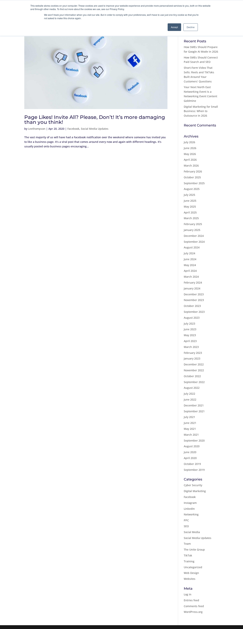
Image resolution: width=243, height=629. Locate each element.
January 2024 (192, 288)
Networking (191, 514)
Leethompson (36, 128)
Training (189, 561)
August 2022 (192, 388)
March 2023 (191, 347)
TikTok (188, 555)
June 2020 (190, 452)
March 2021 (191, 434)
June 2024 (190, 259)
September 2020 (194, 440)
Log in (187, 594)
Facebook (73, 128)
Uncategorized (193, 567)
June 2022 (190, 399)
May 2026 (190, 154)
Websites (189, 579)
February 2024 (193, 282)
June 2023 (190, 329)
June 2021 (190, 423)
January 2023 (192, 358)
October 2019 (192, 464)
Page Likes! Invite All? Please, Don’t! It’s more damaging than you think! (94, 119)
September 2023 (194, 312)
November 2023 (194, 300)
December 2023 (194, 294)
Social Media (192, 532)
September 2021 (194, 411)
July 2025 (189, 195)
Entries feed (191, 600)
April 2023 (190, 341)
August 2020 (192, 446)
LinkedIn (189, 508)
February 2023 (193, 353)
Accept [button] (174, 27)
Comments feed (194, 606)
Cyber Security (193, 485)
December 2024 (194, 236)
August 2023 (192, 317)
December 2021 (194, 405)
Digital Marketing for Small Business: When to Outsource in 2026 (201, 111)
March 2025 (191, 218)
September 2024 (194, 241)
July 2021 (189, 417)
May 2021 (190, 429)
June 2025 (190, 200)
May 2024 (190, 265)
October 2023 (192, 306)
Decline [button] (191, 27)
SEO (186, 526)
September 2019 (194, 470)
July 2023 (189, 323)
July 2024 (189, 253)
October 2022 (192, 376)
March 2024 (191, 276)
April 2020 (190, 458)
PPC (186, 520)
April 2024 (190, 271)
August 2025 (192, 189)
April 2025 (190, 212)
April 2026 (190, 159)
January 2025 (192, 230)
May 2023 (190, 335)
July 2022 (189, 393)
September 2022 (194, 382)
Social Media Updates (94, 128)
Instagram (190, 503)
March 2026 (191, 165)
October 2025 (192, 177)
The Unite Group (194, 549)
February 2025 (193, 224)
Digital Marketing (195, 491)
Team (187, 543)
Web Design (191, 573)
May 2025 (190, 206)
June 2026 (190, 148)
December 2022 (194, 364)
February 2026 (193, 171)
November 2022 (194, 370)
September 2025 (194, 183)
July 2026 (189, 142)
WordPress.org (193, 612)
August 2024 (192, 247)
